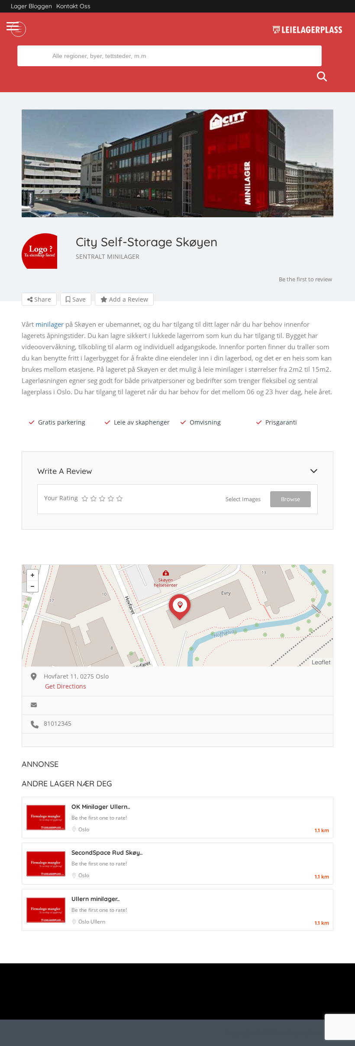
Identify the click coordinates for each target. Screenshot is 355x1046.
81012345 (57, 723)
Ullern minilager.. (95, 899)
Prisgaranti (281, 422)
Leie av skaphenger (142, 422)
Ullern (97, 921)
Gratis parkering (61, 422)
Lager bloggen (31, 6)
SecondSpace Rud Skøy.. (106, 852)
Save (78, 299)
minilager (50, 324)
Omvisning (205, 422)
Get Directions (65, 686)
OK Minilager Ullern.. (100, 807)
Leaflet (321, 662)
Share (41, 299)
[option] (177, 163)
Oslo (83, 829)
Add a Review (127, 299)
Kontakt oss (73, 6)
